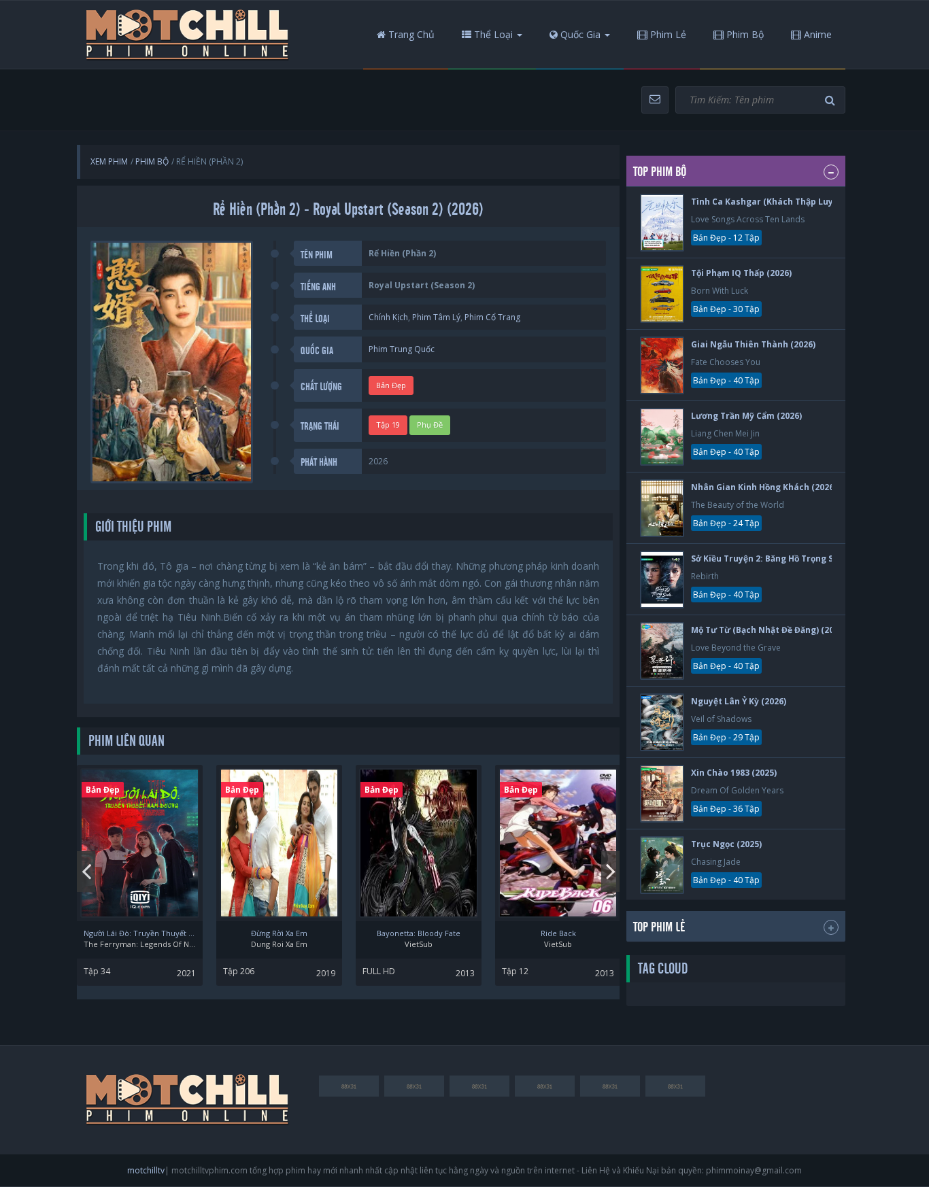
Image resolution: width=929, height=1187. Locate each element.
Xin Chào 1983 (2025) (734, 772)
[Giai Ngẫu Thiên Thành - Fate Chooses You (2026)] (662, 365)
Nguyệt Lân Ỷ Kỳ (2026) (738, 701)
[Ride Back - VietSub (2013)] (558, 843)
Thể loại (492, 34)
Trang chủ (410, 34)
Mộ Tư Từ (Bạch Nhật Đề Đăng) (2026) (768, 630)
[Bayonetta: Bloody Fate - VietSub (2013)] (418, 843)
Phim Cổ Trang (492, 317)
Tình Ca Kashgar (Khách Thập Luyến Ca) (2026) (788, 201)
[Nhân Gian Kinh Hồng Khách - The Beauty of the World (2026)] (662, 508)
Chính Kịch (388, 317)
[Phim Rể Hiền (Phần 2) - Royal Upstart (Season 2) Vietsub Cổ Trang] (188, 35)
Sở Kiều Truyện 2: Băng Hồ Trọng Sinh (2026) (782, 558)
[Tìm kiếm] (831, 100)
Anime (816, 34)
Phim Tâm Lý (436, 317)
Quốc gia (579, 34)
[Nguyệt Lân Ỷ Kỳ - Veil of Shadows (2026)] (662, 722)
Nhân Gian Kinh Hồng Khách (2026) (764, 487)
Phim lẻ (666, 34)
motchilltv (146, 1170)
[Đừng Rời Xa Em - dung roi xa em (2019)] (279, 843)
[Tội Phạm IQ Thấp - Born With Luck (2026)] (662, 294)
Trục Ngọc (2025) (726, 844)
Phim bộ (744, 34)
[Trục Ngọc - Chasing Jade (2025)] (662, 865)
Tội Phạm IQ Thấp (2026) (741, 273)
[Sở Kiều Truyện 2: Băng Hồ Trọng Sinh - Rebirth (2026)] (662, 579)
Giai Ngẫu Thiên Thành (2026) (753, 344)
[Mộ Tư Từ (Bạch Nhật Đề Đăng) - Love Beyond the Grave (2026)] (662, 651)
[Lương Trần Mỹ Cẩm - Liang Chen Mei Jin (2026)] (662, 437)
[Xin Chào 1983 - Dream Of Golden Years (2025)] (662, 794)
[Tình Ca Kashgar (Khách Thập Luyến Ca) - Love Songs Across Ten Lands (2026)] (662, 223)
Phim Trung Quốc (402, 349)
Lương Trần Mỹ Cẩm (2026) (746, 416)
